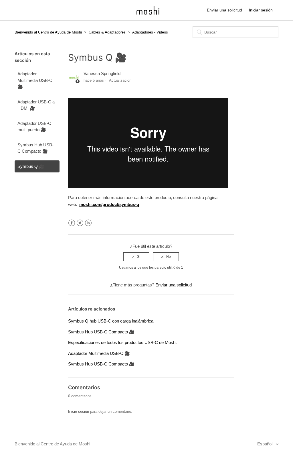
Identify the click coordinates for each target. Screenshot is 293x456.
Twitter (80, 223)
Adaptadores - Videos (150, 32)
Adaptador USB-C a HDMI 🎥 (36, 105)
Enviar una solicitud (224, 10)
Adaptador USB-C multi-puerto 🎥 (34, 126)
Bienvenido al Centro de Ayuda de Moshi (48, 32)
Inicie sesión (78, 411)
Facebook (71, 223)
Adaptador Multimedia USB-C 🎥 (34, 80)
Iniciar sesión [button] (261, 10)
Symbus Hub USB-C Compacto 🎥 (35, 148)
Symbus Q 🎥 (30, 166)
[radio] (136, 256)
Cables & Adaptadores (107, 32)
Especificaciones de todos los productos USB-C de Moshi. (122, 342)
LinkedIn (88, 223)
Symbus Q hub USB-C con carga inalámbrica (110, 321)
